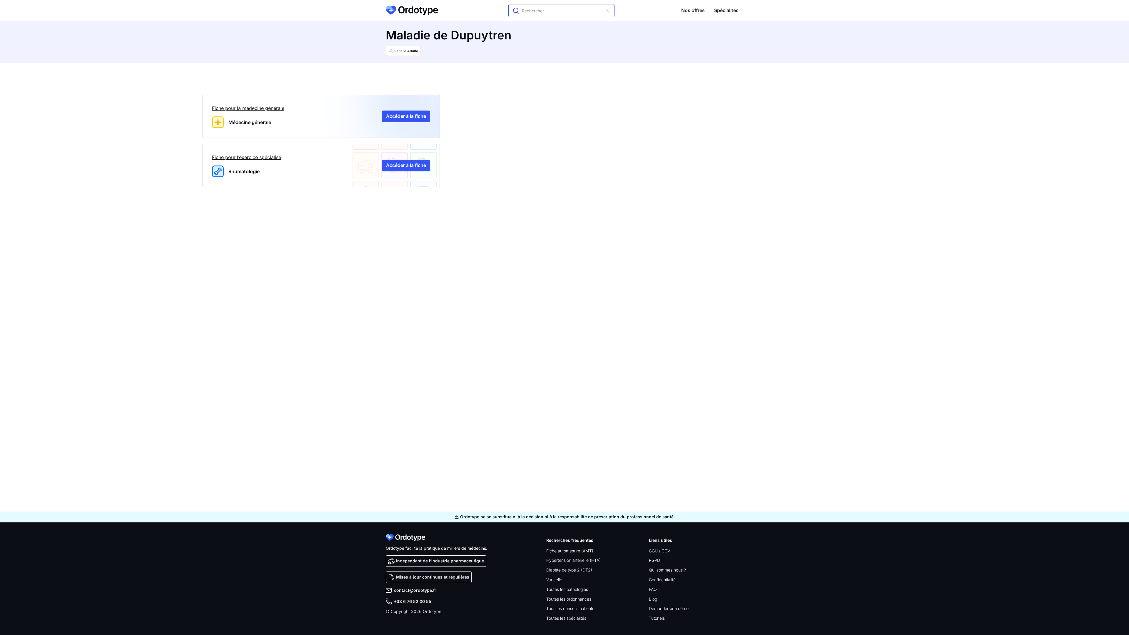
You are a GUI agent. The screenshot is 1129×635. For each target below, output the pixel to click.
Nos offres (693, 10)
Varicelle (554, 579)
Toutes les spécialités (566, 618)
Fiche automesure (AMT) (569, 550)
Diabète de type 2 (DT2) (569, 569)
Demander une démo (669, 608)
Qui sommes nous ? (667, 569)
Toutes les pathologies (567, 589)
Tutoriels (657, 618)
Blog (653, 598)
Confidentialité (662, 579)
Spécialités (726, 10)
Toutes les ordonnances (568, 598)
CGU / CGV (659, 550)
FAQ (653, 589)
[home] (412, 10)
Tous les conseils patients (570, 608)
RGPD (654, 560)
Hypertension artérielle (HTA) (573, 560)
